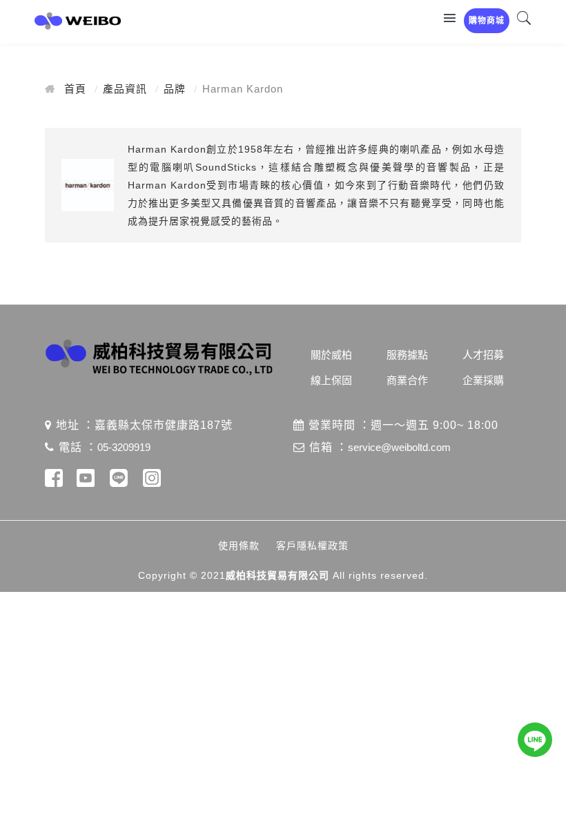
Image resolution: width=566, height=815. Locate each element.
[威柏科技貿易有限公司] (83, 21)
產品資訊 (125, 89)
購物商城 (487, 21)
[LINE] (535, 739)
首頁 (75, 89)
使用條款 (239, 545)
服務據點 (407, 355)
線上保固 (331, 380)
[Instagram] (152, 480)
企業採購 (483, 380)
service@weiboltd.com (399, 447)
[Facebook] (54, 480)
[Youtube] (86, 480)
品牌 (175, 89)
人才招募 (483, 355)
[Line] (118, 480)
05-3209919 (123, 447)
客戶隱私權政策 (312, 545)
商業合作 (407, 380)
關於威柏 (331, 355)
